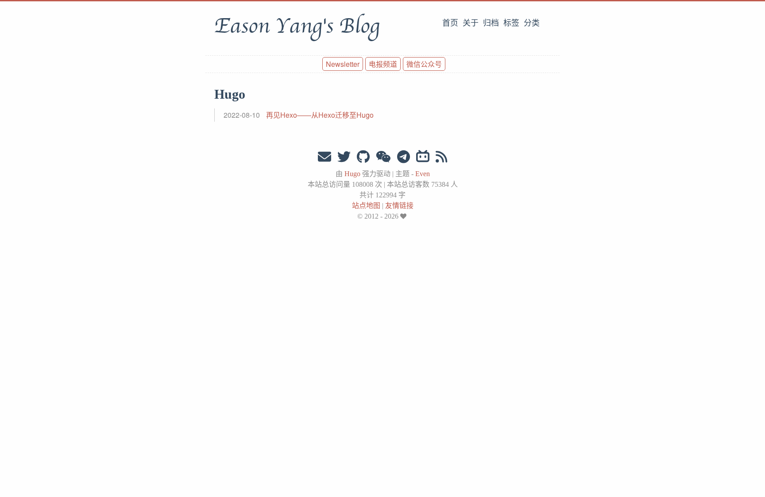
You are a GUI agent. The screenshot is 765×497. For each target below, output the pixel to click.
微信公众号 (424, 64)
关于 (471, 23)
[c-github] (363, 156)
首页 (450, 23)
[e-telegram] (403, 156)
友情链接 (399, 205)
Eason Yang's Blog (296, 26)
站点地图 (366, 205)
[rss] (441, 156)
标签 (511, 23)
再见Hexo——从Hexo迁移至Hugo (320, 115)
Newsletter (342, 64)
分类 (532, 23)
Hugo (352, 173)
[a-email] (324, 156)
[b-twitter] (344, 156)
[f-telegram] (422, 156)
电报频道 (383, 64)
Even (422, 173)
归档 (491, 23)
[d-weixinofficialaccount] (383, 156)
